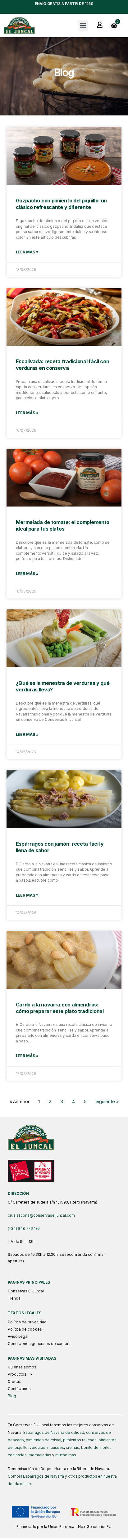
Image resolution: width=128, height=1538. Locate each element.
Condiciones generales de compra (39, 1344)
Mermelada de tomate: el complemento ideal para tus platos (63, 525)
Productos (17, 1374)
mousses (55, 1447)
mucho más (65, 1455)
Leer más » (27, 252)
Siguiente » (107, 1101)
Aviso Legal (18, 1336)
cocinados (17, 1455)
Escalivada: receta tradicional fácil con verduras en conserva (62, 364)
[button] (83, 25)
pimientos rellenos (80, 1440)
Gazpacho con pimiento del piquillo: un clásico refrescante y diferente (61, 203)
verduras (37, 1447)
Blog (12, 1396)
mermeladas (40, 1455)
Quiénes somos (22, 1367)
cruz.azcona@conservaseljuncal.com (41, 1215)
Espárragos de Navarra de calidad (53, 1432)
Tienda (14, 1298)
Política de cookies (25, 1329)
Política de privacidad (27, 1322)
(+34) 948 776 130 (24, 1228)
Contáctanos (19, 1389)
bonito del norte (95, 1447)
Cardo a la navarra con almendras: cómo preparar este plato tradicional (60, 1007)
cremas (72, 1447)
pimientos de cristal (43, 1440)
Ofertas (14, 1381)
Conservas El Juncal (26, 1291)
